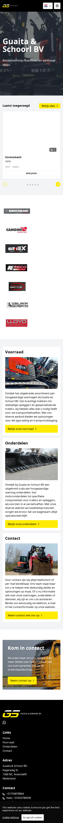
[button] (5, 184)
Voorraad (8, 742)
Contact (7, 750)
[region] (31, 812)
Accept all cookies (32, 817)
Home (6, 738)
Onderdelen (10, 746)
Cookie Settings (10, 817)
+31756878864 (15, 793)
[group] (31, 145)
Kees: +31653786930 (18, 798)
